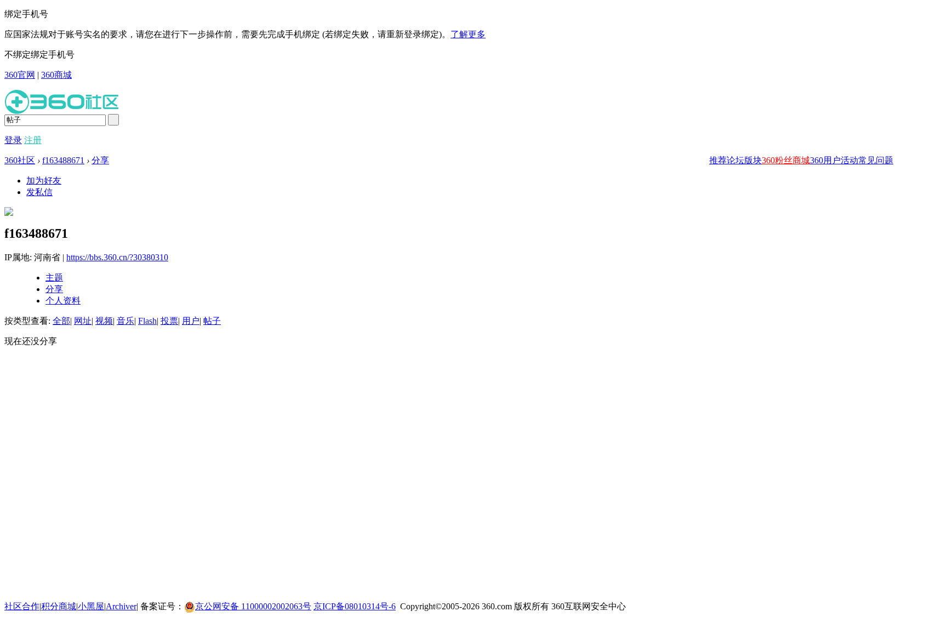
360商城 (56, 74)
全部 (61, 320)
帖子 (212, 320)
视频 (104, 320)
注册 (33, 140)
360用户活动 (834, 160)
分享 (100, 160)
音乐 (125, 320)
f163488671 (63, 160)
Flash (147, 320)
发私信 (39, 192)
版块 (753, 160)
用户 (190, 320)
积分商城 (58, 606)
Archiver (121, 606)
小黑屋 (91, 606)
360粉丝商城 (786, 160)
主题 (54, 277)
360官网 (19, 74)
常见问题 (875, 160)
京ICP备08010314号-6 (354, 606)
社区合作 (21, 606)
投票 (169, 320)
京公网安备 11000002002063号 (253, 606)
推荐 (718, 160)
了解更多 (468, 34)
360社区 (19, 160)
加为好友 (43, 180)
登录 (13, 140)
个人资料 (63, 300)
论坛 (735, 160)
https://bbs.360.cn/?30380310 (117, 257)
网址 (83, 320)
